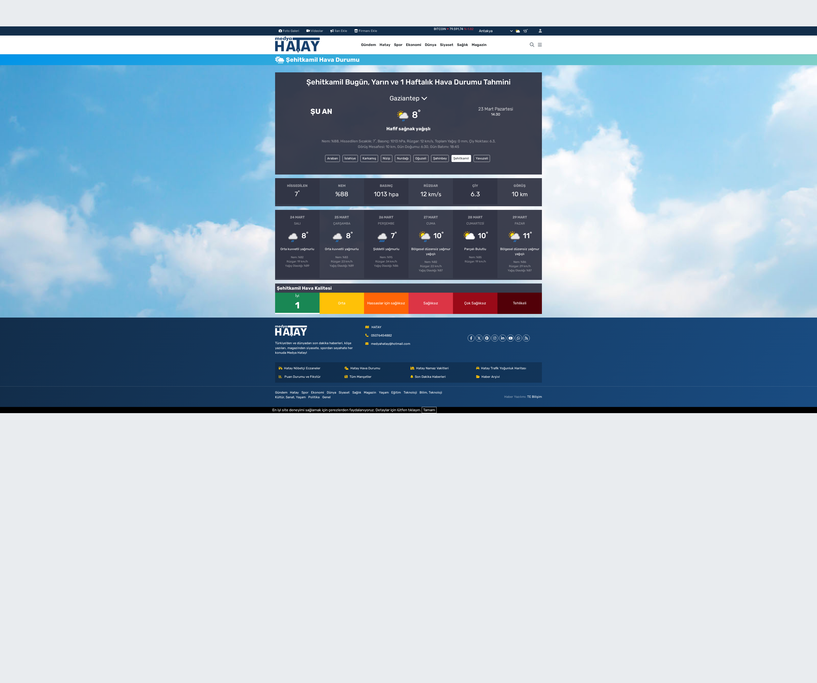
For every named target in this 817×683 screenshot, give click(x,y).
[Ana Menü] (540, 45)
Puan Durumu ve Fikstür (302, 377)
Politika (314, 397)
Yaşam (384, 392)
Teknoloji (410, 392)
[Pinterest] (486, 338)
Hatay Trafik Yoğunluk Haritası (503, 368)
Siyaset (446, 45)
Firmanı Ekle (368, 31)
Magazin (479, 45)
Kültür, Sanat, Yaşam (290, 397)
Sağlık (462, 45)
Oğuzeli (420, 158)
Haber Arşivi (490, 377)
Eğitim (396, 392)
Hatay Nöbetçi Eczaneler (302, 368)
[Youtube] (510, 338)
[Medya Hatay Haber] (297, 44)
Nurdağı (403, 158)
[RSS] (526, 338)
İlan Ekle (341, 31)
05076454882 (381, 335)
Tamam (429, 410)
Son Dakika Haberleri (430, 377)
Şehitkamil (461, 158)
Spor (398, 45)
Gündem (368, 45)
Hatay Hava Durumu (365, 368)
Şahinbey (440, 158)
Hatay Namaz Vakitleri (432, 368)
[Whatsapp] (518, 338)
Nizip (386, 158)
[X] (479, 338)
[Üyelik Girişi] (538, 31)
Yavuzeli (482, 158)
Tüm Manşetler (360, 377)
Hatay (385, 45)
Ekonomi (413, 45)
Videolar (317, 31)
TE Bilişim (534, 397)
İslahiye (350, 158)
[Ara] (532, 45)
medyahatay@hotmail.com (390, 344)
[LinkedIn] (502, 338)
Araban (332, 158)
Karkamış (369, 158)
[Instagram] (494, 338)
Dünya (430, 45)
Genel (326, 397)
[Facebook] (471, 338)
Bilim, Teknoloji (431, 392)
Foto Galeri (291, 31)
